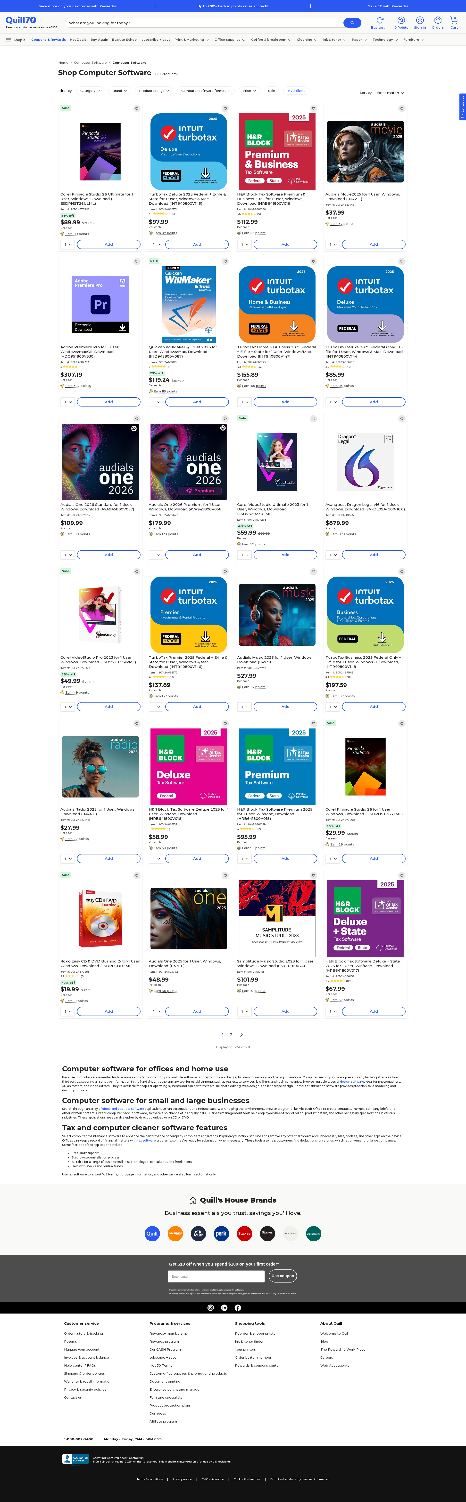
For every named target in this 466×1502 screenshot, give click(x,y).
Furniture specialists (166, 1397)
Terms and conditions (209, 1290)
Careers (326, 1357)
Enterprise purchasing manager (175, 1389)
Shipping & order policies (84, 1373)
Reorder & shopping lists (255, 1333)
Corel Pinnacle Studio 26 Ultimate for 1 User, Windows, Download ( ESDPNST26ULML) (96, 199)
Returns (70, 1341)
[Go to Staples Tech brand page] (267, 1234)
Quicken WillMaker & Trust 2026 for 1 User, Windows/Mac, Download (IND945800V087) (184, 352)
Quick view (98, 175)
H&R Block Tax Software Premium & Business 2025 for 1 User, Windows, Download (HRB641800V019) (271, 199)
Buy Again (99, 39)
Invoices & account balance (86, 1357)
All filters (297, 91)
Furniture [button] (411, 39)
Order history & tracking (83, 1333)
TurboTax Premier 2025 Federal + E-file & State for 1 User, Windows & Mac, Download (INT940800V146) (188, 662)
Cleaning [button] (304, 39)
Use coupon (283, 1276)
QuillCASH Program (165, 1349)
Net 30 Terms (161, 1365)
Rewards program (164, 1341)
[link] (137, 108)
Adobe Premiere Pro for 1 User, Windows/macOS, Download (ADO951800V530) (89, 352)
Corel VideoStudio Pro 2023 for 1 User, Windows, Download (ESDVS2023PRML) (98, 659)
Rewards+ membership (168, 1333)
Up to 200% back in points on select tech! (233, 6)
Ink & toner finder (249, 1341)
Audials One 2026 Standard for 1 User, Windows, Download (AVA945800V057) (97, 506)
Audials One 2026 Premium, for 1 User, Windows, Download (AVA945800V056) (186, 506)
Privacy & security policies (85, 1389)
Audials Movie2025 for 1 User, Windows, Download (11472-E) (362, 196)
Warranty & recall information (87, 1381)
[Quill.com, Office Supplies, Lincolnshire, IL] (75, 1460)
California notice (213, 1479)
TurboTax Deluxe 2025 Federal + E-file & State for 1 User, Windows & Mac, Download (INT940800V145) (187, 199)
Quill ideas (158, 1413)
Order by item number (253, 1357)
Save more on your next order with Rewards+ (78, 6)
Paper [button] (357, 39)
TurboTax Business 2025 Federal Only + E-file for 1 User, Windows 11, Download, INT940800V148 (363, 662)
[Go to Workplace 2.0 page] (313, 1234)
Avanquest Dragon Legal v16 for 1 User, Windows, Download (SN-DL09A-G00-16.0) (365, 506)
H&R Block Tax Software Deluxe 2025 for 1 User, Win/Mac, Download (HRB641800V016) (189, 814)
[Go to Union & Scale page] (290, 1234)
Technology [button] (383, 39)
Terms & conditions (150, 1479)
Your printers (245, 1349)
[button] (352, 23)
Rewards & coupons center (257, 1365)
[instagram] (211, 1308)
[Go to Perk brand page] (221, 1234)
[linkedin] (224, 1308)
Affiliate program (163, 1421)
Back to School (125, 39)
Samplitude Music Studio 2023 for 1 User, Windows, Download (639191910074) (275, 963)
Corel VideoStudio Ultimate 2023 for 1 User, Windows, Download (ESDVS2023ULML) (272, 509)
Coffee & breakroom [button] (268, 39)
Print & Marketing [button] (189, 39)
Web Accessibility (334, 1365)
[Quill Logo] (21, 20)
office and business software (123, 1109)
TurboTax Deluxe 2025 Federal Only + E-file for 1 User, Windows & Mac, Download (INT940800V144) (364, 352)
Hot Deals (78, 39)
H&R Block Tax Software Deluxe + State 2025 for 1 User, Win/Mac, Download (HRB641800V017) (362, 966)
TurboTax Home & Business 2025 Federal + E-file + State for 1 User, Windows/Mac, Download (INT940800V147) (276, 352)
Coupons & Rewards (48, 39)
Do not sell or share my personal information (300, 1479)
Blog (324, 1341)
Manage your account (82, 1349)
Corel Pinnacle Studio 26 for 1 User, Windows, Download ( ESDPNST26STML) (364, 811)
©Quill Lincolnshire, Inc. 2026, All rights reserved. (125, 1461)
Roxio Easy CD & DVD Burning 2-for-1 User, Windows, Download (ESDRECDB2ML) (100, 963)
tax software (146, 1140)
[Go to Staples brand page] (244, 1234)
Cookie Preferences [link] (247, 1479)
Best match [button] (388, 92)
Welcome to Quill (334, 1333)
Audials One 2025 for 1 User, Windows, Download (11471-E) (185, 963)
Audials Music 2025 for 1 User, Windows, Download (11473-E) (274, 659)
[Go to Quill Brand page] (152, 1234)
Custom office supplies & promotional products (188, 1373)
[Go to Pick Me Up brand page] (198, 1234)
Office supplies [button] (228, 39)
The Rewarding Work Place (343, 1349)
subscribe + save (156, 39)
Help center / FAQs (80, 1365)
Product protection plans (170, 1405)
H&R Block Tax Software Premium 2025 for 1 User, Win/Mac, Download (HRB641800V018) (274, 814)
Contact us (73, 1397)
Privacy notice (182, 1479)
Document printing (165, 1381)
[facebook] (238, 1308)
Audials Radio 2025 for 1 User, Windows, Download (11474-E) (97, 811)
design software (352, 1081)
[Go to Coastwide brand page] (175, 1234)
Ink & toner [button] (332, 39)
